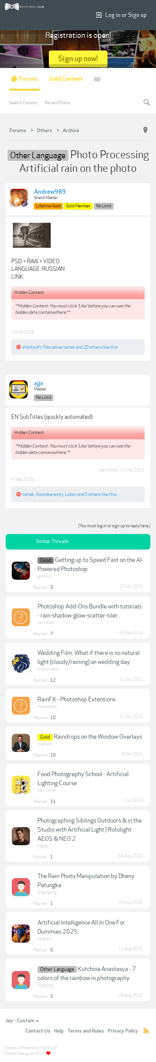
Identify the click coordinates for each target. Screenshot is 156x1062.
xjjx (38, 384)
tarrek (69, 347)
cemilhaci (46, 622)
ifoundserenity (50, 494)
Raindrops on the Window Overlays (98, 737)
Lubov (70, 494)
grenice (44, 576)
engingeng (47, 892)
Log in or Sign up (126, 15)
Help (59, 1031)
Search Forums (23, 102)
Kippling (45, 985)
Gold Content (66, 79)
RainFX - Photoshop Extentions (76, 699)
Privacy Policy (123, 1031)
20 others (92, 347)
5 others (93, 494)
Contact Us (37, 1031)
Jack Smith (47, 790)
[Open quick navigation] (145, 130)
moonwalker (48, 669)
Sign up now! (78, 58)
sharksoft (31, 347)
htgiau (43, 845)
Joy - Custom (20, 1021)
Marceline (52, 347)
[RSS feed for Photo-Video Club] (146, 1031)
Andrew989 (50, 192)
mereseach (47, 706)
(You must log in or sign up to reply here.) (114, 525)
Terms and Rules (85, 1031)
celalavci (45, 938)
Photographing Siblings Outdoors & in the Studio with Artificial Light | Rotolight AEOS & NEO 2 (89, 830)
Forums (28, 79)
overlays (44, 743)
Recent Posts (57, 102)
